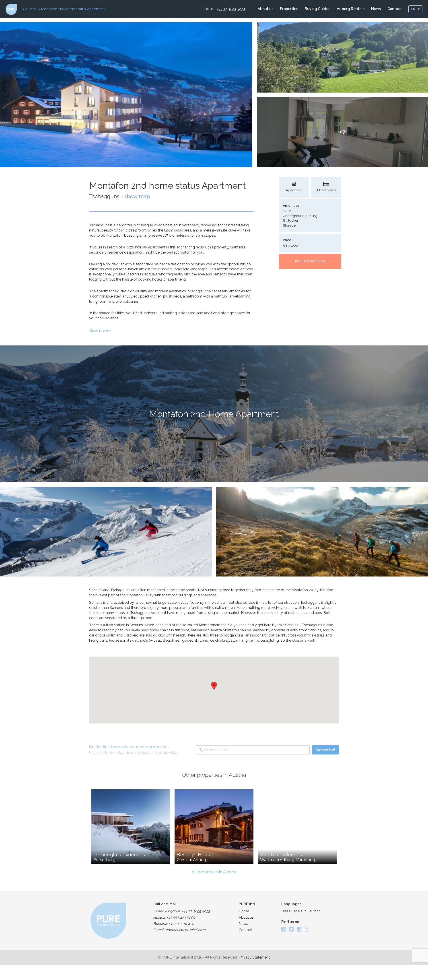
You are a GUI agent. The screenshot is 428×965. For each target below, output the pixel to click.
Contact (394, 9)
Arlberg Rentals (350, 9)
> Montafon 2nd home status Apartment (71, 9)
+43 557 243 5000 (181, 917)
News (376, 9)
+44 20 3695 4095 (230, 9)
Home (244, 911)
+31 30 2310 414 (180, 924)
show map (137, 196)
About (246, 917)
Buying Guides (317, 9)
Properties (289, 9)
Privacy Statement (254, 957)
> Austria (29, 9)
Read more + (100, 330)
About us (265, 9)
